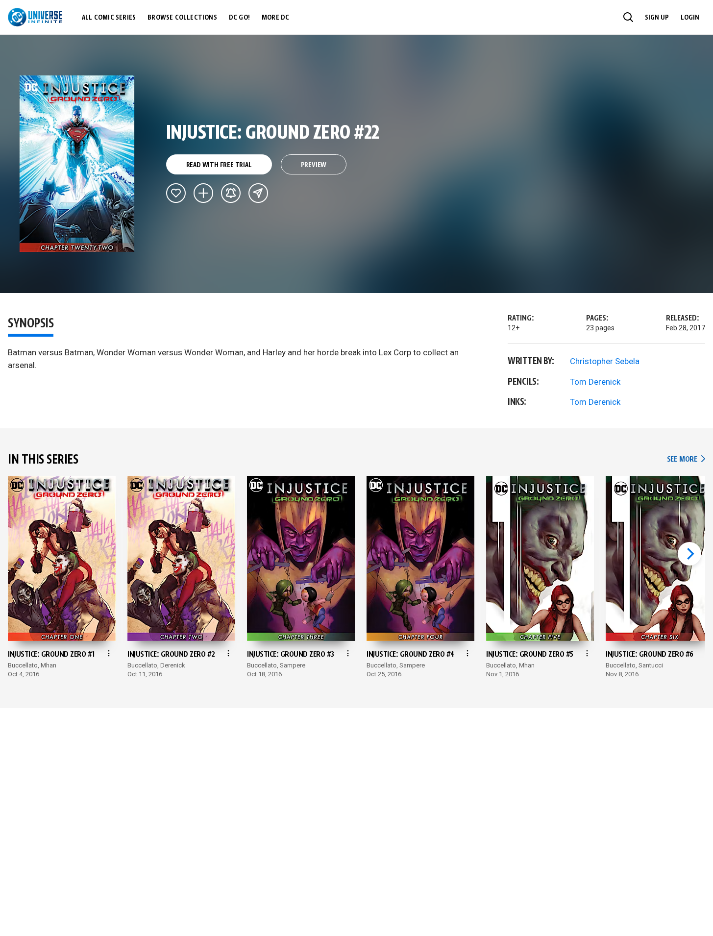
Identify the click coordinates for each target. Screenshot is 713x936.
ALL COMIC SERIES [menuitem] (109, 17)
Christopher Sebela (604, 361)
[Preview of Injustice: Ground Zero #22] (77, 163)
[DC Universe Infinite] (35, 17)
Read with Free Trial (219, 165)
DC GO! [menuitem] (239, 17)
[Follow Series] (231, 193)
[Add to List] (203, 193)
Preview (314, 165)
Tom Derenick (595, 382)
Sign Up (657, 17)
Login (690, 17)
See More (686, 459)
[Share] (258, 193)
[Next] (689, 554)
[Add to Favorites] (176, 193)
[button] (628, 17)
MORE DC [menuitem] (275, 17)
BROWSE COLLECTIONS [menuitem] (182, 17)
